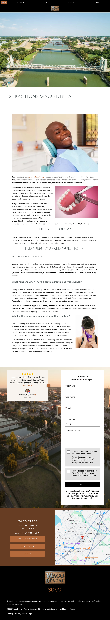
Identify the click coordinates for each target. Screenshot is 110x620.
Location (20, 2)
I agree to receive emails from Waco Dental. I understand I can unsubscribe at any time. (84, 473)
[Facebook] (58, 589)
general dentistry (36, 177)
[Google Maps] (51, 589)
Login (30, 613)
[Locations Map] (82, 537)
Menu (98, 2)
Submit (82, 484)
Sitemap (9, 613)
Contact (72, 2)
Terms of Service (79, 498)
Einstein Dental (68, 609)
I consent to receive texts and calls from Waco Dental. (84, 456)
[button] (4, 2)
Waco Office (27, 521)
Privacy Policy (77, 462)
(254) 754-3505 (92, 491)
